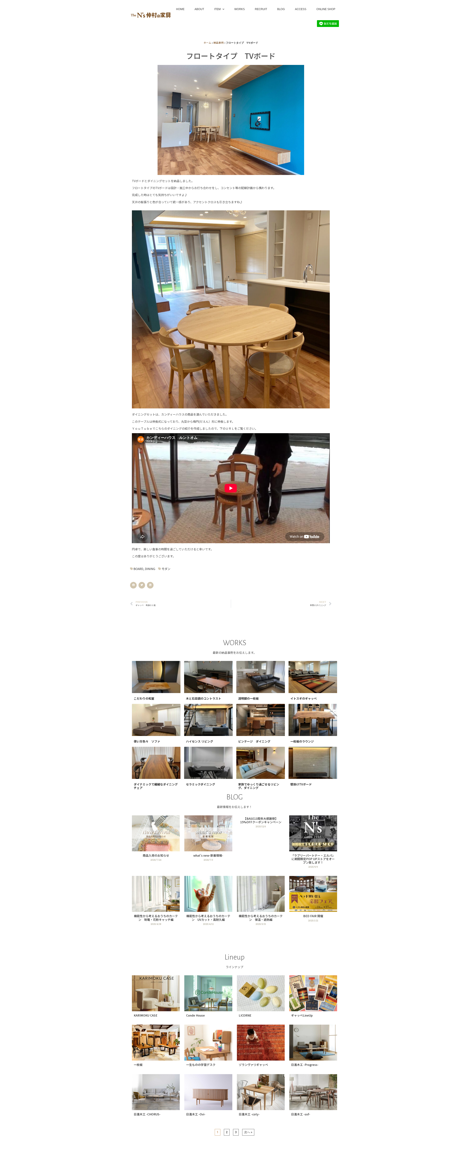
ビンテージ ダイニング (254, 741)
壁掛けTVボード (301, 784)
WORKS (239, 9)
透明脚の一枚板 (248, 698)
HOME (180, 9)
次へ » (248, 1132)
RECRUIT (261, 9)
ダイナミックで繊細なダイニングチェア (156, 786)
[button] (133, 585)
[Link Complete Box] (156, 843)
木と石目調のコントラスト (203, 698)
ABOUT (199, 9)
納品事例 (218, 42)
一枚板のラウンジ (302, 741)
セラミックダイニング (200, 784)
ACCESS (300, 9)
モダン (166, 569)
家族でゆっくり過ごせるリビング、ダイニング (258, 786)
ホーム (207, 42)
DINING (150, 569)
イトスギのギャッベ (303, 698)
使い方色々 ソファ (147, 741)
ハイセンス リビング (199, 741)
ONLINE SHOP (325, 9)
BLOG (281, 9)
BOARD (138, 569)
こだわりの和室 (144, 698)
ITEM (217, 9)
